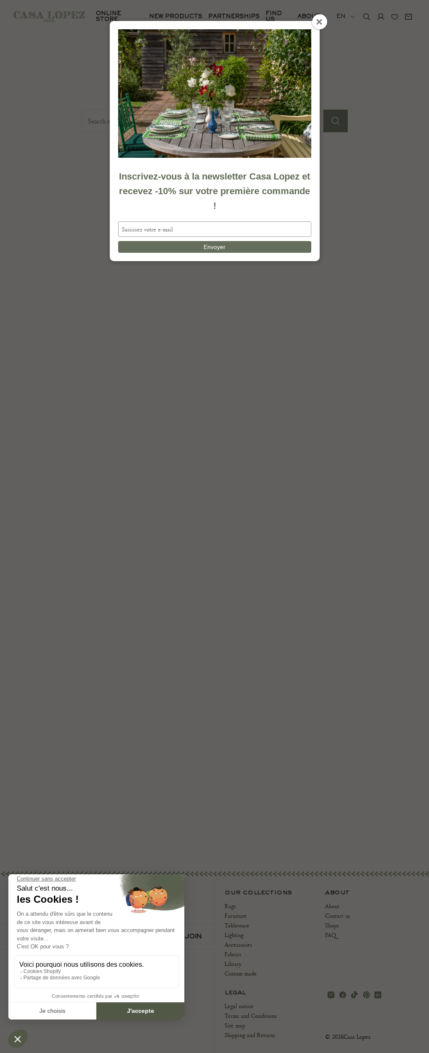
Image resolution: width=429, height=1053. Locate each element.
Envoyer (214, 247)
